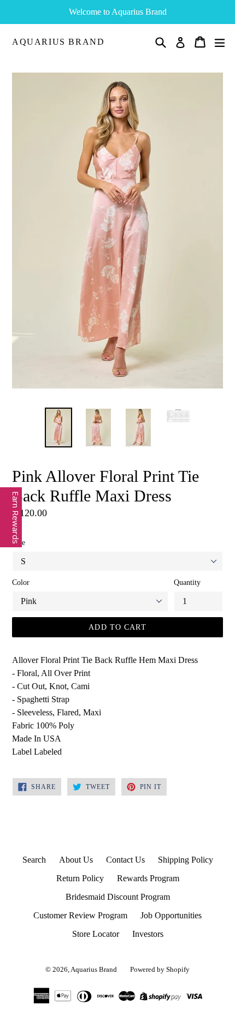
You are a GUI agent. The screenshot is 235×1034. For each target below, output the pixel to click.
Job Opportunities (171, 915)
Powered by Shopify (160, 969)
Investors (147, 934)
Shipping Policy (185, 859)
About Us (76, 859)
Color (21, 582)
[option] (58, 427)
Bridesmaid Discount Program (118, 896)
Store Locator (95, 934)
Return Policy (80, 878)
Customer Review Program (80, 915)
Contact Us (125, 859)
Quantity (187, 582)
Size (18, 543)
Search (34, 859)
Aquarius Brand (58, 41)
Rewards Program (148, 878)
